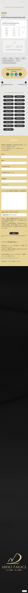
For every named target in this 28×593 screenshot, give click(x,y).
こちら (14, 148)
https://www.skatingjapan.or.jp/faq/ (10, 257)
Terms (23, 235)
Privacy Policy (19, 235)
